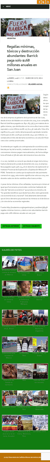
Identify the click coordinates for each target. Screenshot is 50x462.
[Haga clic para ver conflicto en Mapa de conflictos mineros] (8, 87)
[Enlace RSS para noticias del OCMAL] (48, 2)
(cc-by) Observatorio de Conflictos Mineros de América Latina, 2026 (25, 457)
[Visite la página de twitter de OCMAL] (43, 2)
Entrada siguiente (31, 226)
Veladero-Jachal (35, 84)
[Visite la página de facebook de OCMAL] (39, 2)
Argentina (11, 38)
